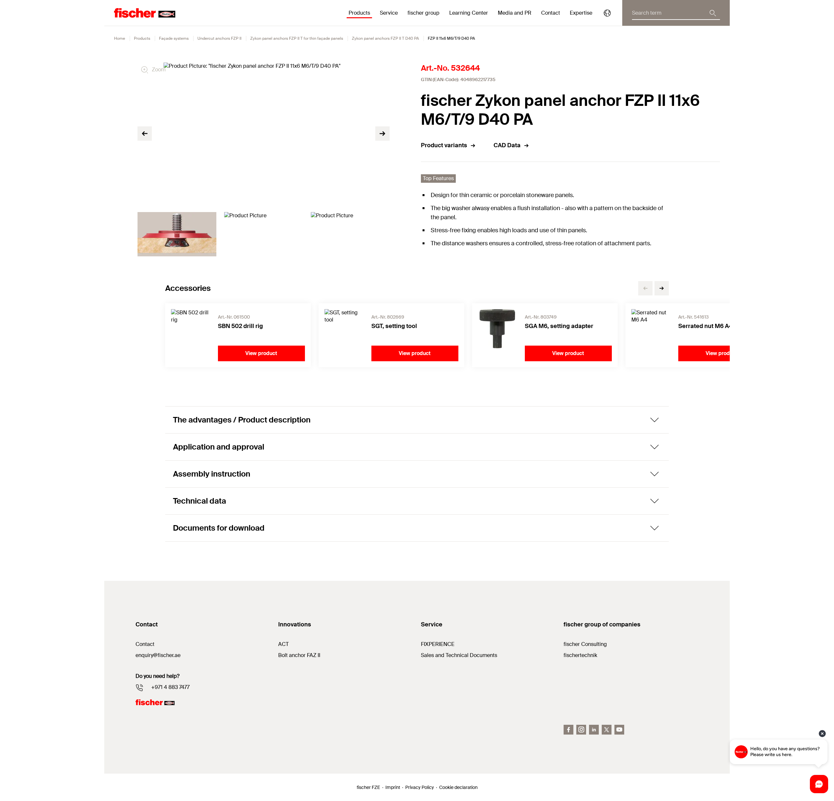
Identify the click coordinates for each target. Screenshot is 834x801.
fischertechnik (580, 655)
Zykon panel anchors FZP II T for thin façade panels (296, 38)
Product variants (444, 145)
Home (119, 38)
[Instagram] (581, 730)
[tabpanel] (176, 234)
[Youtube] (619, 730)
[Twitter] (606, 730)
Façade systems (174, 38)
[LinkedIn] (594, 730)
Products (142, 38)
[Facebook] (568, 730)
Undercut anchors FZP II (219, 38)
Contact (550, 12)
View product (261, 353)
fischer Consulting (585, 644)
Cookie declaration (458, 787)
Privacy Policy (419, 787)
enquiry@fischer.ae (158, 655)
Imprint (392, 787)
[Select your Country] (607, 13)
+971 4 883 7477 (170, 687)
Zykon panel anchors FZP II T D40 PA (385, 38)
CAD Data (507, 145)
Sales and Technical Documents (459, 655)
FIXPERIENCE (437, 644)
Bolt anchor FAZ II (299, 655)
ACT (283, 644)
